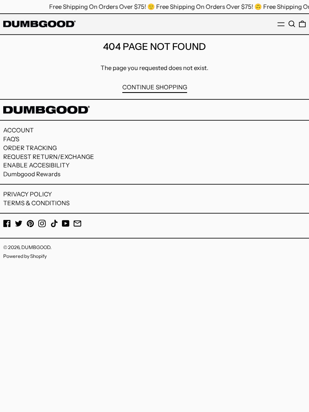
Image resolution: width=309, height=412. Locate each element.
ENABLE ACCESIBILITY (36, 165)
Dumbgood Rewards (31, 174)
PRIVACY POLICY (27, 194)
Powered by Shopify (25, 256)
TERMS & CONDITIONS (36, 203)
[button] (292, 24)
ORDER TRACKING (30, 148)
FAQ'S (11, 139)
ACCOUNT (18, 130)
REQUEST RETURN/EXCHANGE (48, 157)
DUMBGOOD (35, 247)
